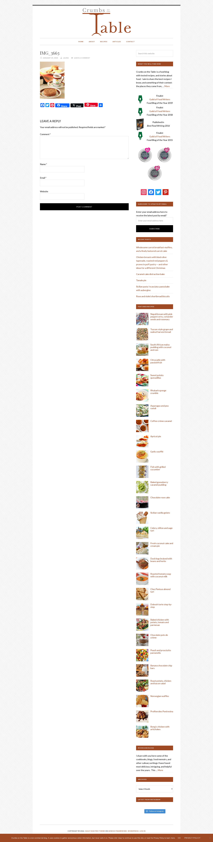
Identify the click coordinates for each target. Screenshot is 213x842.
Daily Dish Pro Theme (95, 831)
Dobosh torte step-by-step (161, 605)
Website (44, 191)
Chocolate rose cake (160, 497)
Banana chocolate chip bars (161, 667)
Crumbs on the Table (106, 22)
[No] (210, 838)
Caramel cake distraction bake (150, 274)
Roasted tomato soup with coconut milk (160, 575)
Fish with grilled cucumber (158, 468)
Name (43, 164)
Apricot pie (155, 436)
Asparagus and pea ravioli (159, 407)
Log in (142, 831)
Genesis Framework (117, 831)
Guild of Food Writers (159, 99)
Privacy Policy (192, 838)
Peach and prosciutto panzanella (160, 651)
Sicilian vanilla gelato (160, 512)
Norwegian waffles (159, 696)
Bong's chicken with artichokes (159, 728)
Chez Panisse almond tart (160, 590)
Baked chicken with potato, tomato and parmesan (159, 622)
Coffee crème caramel (161, 421)
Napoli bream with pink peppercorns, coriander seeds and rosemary (161, 317)
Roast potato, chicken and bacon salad (160, 682)
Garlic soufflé (156, 451)
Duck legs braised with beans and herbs (161, 560)
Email (43, 177)
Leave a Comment (82, 58)
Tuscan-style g (157, 329)
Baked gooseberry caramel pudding (159, 483)
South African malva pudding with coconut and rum (160, 347)
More (167, 86)
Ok (179, 838)
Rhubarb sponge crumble (158, 392)
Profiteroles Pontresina (161, 711)
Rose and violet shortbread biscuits (153, 296)
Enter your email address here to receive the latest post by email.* (151, 213)
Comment (45, 134)
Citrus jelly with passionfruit (157, 361)
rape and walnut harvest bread (161, 330)
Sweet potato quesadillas (156, 376)
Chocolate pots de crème (159, 636)
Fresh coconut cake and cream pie (161, 544)
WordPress (133, 831)
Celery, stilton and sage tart (161, 529)
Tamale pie (141, 280)
